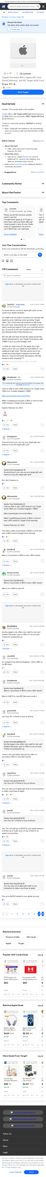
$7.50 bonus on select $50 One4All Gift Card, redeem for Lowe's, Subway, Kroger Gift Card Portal (11, 978)
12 (26, 1095)
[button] (10, 73)
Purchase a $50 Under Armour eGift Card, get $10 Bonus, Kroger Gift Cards (30, 978)
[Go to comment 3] (24, 239)
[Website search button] (37, 6)
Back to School (13, 12)
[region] (23, 1166)
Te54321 (41, 172)
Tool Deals (40, 12)
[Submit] (5, 275)
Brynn (42, 141)
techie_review (13, 573)
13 (7, 994)
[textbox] (20, 255)
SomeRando (12, 681)
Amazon (6, 1041)
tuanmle (13, 209)
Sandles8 (11, 549)
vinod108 (11, 656)
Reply (15, 369)
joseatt (10, 810)
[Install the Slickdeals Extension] (23, 1112)
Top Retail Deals (27, 12)
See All (40, 955)
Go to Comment (10, 234)
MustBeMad (12, 626)
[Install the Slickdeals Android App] (23, 1119)
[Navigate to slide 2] (24, 66)
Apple (8, 943)
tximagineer (12, 436)
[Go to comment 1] (21, 239)
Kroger (6, 990)
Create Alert (15, 29)
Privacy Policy (7, 1165)
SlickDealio (12, 377)
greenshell (11, 711)
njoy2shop (11, 773)
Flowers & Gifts (13, 937)
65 (7, 73)
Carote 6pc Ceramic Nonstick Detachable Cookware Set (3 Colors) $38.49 (11, 1080)
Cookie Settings (15, 1172)
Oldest (28, 269)
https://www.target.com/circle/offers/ (16, 396)
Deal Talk (20, 17)
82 (26, 1045)
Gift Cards (31, 937)
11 (6, 1045)
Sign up (8, 284)
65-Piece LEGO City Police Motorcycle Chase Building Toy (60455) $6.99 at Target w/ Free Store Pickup (30, 1080)
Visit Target (23, 92)
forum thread (20, 164)
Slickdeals (5, 17)
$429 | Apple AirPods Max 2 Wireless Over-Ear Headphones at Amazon (11, 1029)
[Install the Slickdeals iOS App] (23, 1125)
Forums (13, 17)
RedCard (26, 157)
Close (31, 1172)
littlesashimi (12, 462)
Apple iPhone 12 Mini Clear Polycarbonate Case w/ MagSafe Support (30, 1029)
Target (4, 114)
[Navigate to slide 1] (22, 66)
